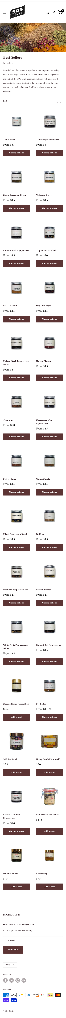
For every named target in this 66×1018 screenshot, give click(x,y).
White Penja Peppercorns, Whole (15, 646)
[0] (60, 12)
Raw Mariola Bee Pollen (47, 815)
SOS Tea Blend (10, 759)
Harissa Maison (43, 361)
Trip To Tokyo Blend (46, 250)
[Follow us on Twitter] (11, 980)
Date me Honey (10, 873)
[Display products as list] (61, 101)
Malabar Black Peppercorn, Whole (16, 363)
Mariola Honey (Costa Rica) (16, 704)
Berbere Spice (9, 479)
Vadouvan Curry (44, 195)
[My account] (53, 12)
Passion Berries (43, 590)
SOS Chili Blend (43, 306)
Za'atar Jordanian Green (14, 195)
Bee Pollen (41, 704)
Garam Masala (43, 479)
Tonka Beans (9, 140)
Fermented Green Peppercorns (11, 816)
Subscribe (13, 949)
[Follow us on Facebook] (5, 980)
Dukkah (40, 534)
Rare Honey (41, 873)
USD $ (7, 965)
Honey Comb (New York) (48, 759)
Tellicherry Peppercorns (47, 140)
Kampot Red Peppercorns (48, 645)
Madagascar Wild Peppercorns (44, 421)
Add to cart (16, 717)
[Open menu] (4, 12)
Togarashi (7, 420)
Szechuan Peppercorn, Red (15, 590)
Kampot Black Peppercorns (16, 250)
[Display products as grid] (56, 101)
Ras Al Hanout (10, 306)
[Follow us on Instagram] (17, 980)
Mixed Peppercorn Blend (15, 534)
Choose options (16, 153)
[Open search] (47, 12)
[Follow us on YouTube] (23, 980)
